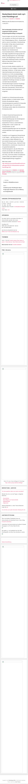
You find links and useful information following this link (13, 509)
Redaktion (18, 18)
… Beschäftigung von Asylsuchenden (10, 499)
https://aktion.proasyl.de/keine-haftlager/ (14, 482)
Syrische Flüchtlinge (6, 171)
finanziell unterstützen (6, 521)
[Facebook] (12, 777)
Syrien (3, 172)
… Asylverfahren (5, 498)
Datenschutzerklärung (6, 542)
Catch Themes (17, 781)
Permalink (4, 174)
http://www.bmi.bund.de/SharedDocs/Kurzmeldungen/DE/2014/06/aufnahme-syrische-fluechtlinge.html (13, 165)
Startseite (22, 170)
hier (7, 507)
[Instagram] (16, 777)
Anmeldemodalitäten (16, 244)
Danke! (19, 221)
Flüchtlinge (22, 171)
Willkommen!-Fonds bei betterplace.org (10, 231)
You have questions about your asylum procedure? (13, 491)
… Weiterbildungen (6, 501)
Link (8, 209)
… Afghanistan (5, 503)
